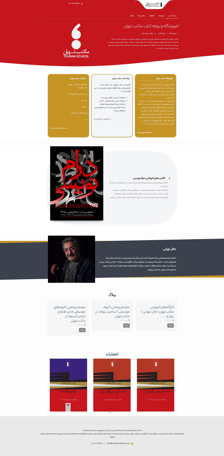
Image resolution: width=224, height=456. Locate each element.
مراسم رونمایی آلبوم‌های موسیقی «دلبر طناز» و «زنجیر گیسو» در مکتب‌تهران (70, 314)
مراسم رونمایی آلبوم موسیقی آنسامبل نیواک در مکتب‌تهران (113, 312)
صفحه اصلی (172, 16)
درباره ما (161, 16)
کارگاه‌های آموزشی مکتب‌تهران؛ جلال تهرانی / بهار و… (157, 312)
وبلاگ (132, 16)
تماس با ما (141, 16)
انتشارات (152, 16)
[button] (107, 412)
